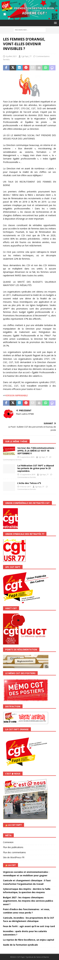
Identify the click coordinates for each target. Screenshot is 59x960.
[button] (54, 22)
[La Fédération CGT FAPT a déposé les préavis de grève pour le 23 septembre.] (9, 468)
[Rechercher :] (29, 29)
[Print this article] (39, 68)
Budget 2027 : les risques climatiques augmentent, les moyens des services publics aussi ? (28, 901)
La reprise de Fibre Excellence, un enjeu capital (28, 939)
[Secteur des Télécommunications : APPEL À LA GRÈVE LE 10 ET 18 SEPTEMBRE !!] (9, 451)
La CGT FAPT (15, 824)
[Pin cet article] (26, 68)
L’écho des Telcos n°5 (29, 483)
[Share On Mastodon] (52, 68)
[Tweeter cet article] (13, 68)
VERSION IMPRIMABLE (16, 395)
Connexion (8, 842)
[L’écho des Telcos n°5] (9, 486)
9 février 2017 (25, 486)
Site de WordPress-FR (13, 857)
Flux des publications (13, 847)
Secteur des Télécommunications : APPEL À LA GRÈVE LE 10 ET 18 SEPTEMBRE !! (36, 450)
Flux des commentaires (14, 852)
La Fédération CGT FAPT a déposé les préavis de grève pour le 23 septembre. (35, 468)
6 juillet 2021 (11, 56)
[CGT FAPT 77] (29, 17)
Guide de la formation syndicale (20, 944)
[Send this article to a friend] (32, 68)
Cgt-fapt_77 (26, 56)
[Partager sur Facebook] (6, 68)
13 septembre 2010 (27, 474)
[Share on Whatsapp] (45, 68)
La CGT (12, 865)
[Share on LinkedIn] (19, 68)
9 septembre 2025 (27, 457)
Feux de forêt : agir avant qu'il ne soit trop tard (29, 926)
